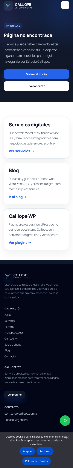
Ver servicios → (21, 151)
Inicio (7, 315)
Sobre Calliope (12, 344)
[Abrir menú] (65, 5)
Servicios (9, 320)
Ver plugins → (20, 242)
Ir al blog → (18, 196)
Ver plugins (15, 394)
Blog (7, 350)
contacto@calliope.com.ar (21, 414)
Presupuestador (13, 332)
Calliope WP (11, 338)
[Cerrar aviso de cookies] (67, 437)
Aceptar (27, 451)
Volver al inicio (36, 74)
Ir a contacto (36, 86)
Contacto (10, 356)
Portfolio (9, 326)
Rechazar (45, 451)
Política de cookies (36, 461)
